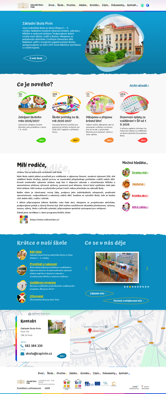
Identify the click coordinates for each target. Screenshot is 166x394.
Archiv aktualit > (139, 85)
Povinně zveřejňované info (128, 301)
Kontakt (131, 5)
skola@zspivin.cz (39, 353)
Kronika (94, 5)
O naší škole (36, 58)
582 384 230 (34, 346)
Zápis (105, 5)
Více (62, 356)
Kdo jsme (36, 251)
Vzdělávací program (43, 282)
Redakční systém (134, 389)
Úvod (51, 5)
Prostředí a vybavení (43, 264)
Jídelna (83, 5)
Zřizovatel (36, 296)
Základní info (97, 294)
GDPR (47, 388)
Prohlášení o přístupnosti (29, 388)
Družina (71, 5)
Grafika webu (145, 389)
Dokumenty (117, 5)
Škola (60, 5)
